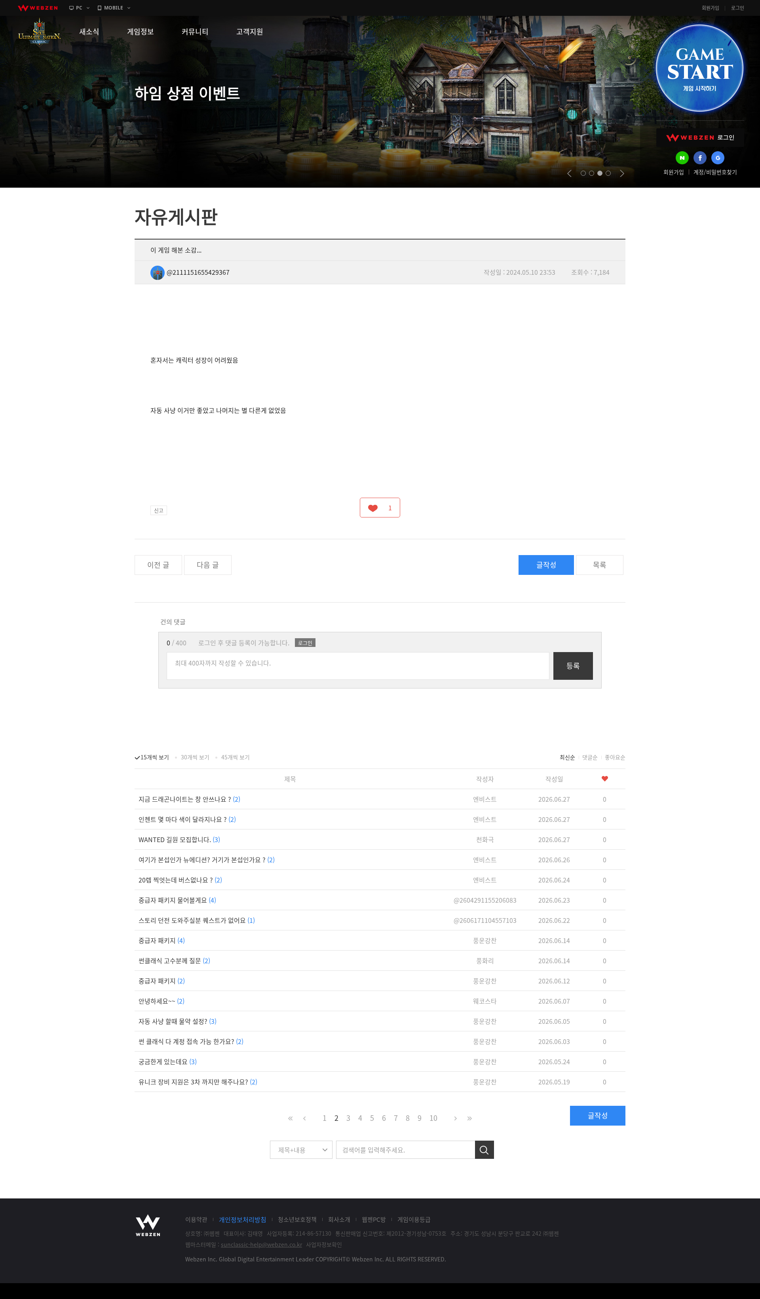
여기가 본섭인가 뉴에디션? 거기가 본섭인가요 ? (207, 859)
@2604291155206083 (485, 900)
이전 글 (158, 564)
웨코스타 (485, 1001)
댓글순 (590, 757)
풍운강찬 (485, 940)
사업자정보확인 (324, 1244)
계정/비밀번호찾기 (715, 172)
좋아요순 (615, 757)
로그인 (737, 7)
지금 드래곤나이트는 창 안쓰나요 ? (189, 799)
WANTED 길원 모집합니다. (179, 839)
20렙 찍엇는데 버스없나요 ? (180, 879)
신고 (158, 510)
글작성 (546, 564)
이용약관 (196, 1219)
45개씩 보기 (235, 757)
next (622, 173)
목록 (599, 564)
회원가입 (710, 7)
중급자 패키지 (162, 940)
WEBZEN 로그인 (700, 137)
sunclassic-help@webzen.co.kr (261, 1244)
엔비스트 (485, 799)
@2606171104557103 (485, 920)
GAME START (699, 68)
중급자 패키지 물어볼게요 (177, 900)
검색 (484, 1150)
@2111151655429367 (198, 272)
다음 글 (208, 564)
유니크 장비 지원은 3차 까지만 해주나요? (198, 1081)
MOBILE (113, 7)
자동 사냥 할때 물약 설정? (178, 1021)
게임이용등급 (414, 1219)
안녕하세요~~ (161, 1001)
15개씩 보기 (155, 757)
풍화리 (485, 960)
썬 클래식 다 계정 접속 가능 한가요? (191, 1041)
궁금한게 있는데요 (168, 1061)
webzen (37, 8)
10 (433, 1118)
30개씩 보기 (195, 757)
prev (569, 173)
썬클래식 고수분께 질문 (174, 960)
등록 (573, 665)
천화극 (485, 839)
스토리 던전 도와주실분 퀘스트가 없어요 (197, 920)
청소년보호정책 (297, 1219)
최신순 (567, 757)
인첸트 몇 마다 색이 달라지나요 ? (187, 819)
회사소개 (339, 1219)
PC (79, 7)
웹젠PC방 (374, 1219)
